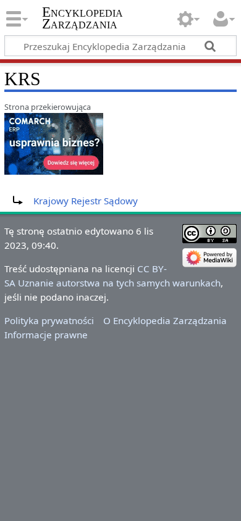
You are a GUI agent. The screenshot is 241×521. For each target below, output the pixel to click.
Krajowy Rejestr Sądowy (85, 200)
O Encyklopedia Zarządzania (165, 320)
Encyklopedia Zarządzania (82, 18)
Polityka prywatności (49, 320)
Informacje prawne (46, 334)
